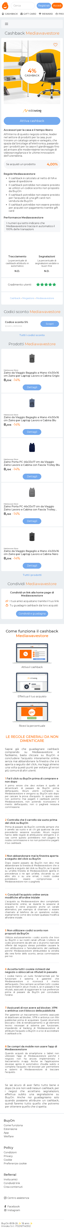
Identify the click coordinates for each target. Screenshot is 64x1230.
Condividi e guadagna (32, 613)
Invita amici (10, 1179)
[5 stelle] (54, 285)
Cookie (8, 1159)
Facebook (13, 1206)
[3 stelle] (46, 285)
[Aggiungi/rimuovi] (55, 45)
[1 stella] (38, 285)
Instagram (13, 1210)
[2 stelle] (42, 285)
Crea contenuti (13, 1186)
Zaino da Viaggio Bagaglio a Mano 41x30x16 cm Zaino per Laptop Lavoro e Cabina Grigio (31, 374)
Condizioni (10, 1152)
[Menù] (6, 24)
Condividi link (12, 1183)
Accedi (57, 5)
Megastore (28, 298)
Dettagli (32, 387)
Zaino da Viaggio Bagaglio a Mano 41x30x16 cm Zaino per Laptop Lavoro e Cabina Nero (31, 553)
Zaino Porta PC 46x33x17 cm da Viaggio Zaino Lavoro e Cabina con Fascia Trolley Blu (32, 463)
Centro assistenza (18, 1197)
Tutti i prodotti (32, 575)
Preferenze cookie (15, 1163)
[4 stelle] (50, 285)
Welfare (9, 1136)
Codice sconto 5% (16, 322)
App (6, 1132)
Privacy (8, 1156)
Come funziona (13, 1125)
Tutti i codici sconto (32, 335)
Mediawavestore (45, 298)
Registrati (44, 5)
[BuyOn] (5, 6)
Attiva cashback (32, 121)
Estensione (10, 1129)
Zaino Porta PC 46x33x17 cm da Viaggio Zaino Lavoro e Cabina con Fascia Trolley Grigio (29, 508)
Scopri (50, 323)
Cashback (15, 298)
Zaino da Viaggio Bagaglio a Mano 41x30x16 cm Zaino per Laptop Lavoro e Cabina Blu (31, 419)
